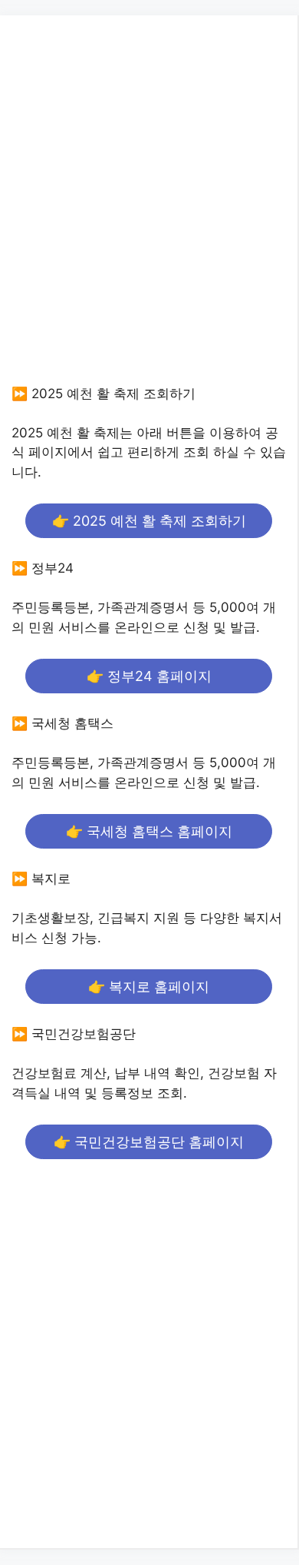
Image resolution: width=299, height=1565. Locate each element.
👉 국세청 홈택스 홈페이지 (149, 831)
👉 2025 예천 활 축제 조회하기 (149, 521)
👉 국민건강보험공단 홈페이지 (149, 1142)
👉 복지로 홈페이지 (148, 987)
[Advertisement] (149, 214)
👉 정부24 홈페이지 (149, 676)
